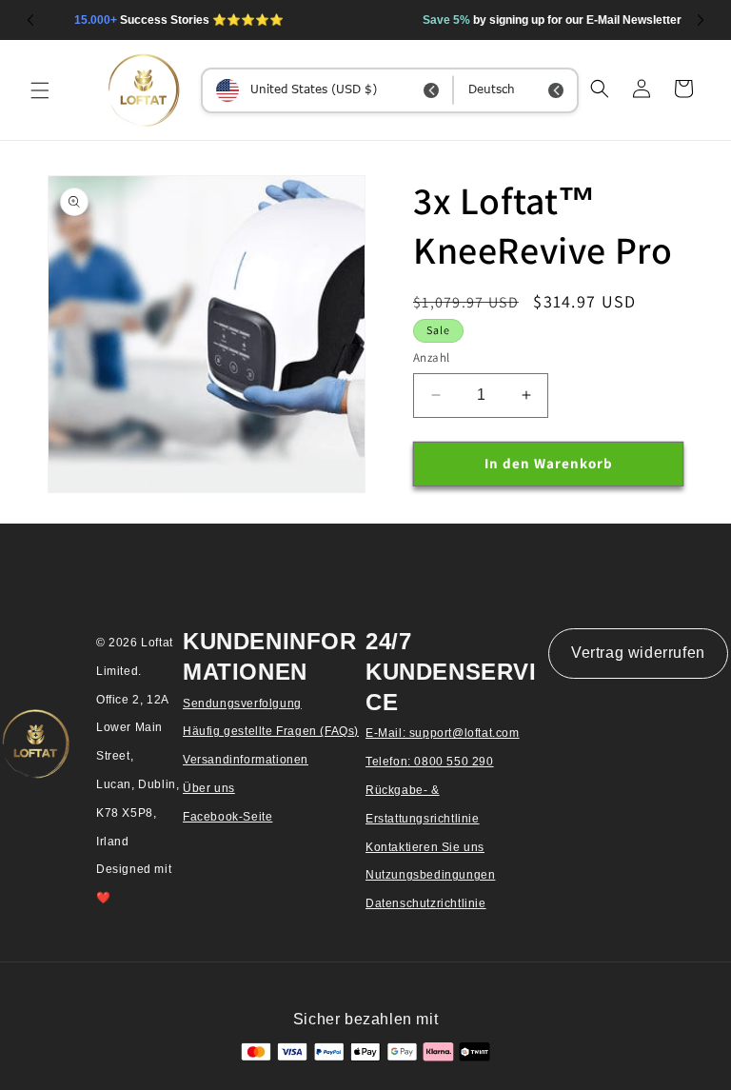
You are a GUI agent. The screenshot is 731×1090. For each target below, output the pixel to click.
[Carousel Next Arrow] (700, 20)
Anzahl (431, 357)
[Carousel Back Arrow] (30, 20)
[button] (40, 90)
